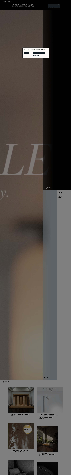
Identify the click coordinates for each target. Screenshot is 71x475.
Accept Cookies (36, 55)
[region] (35, 53)
